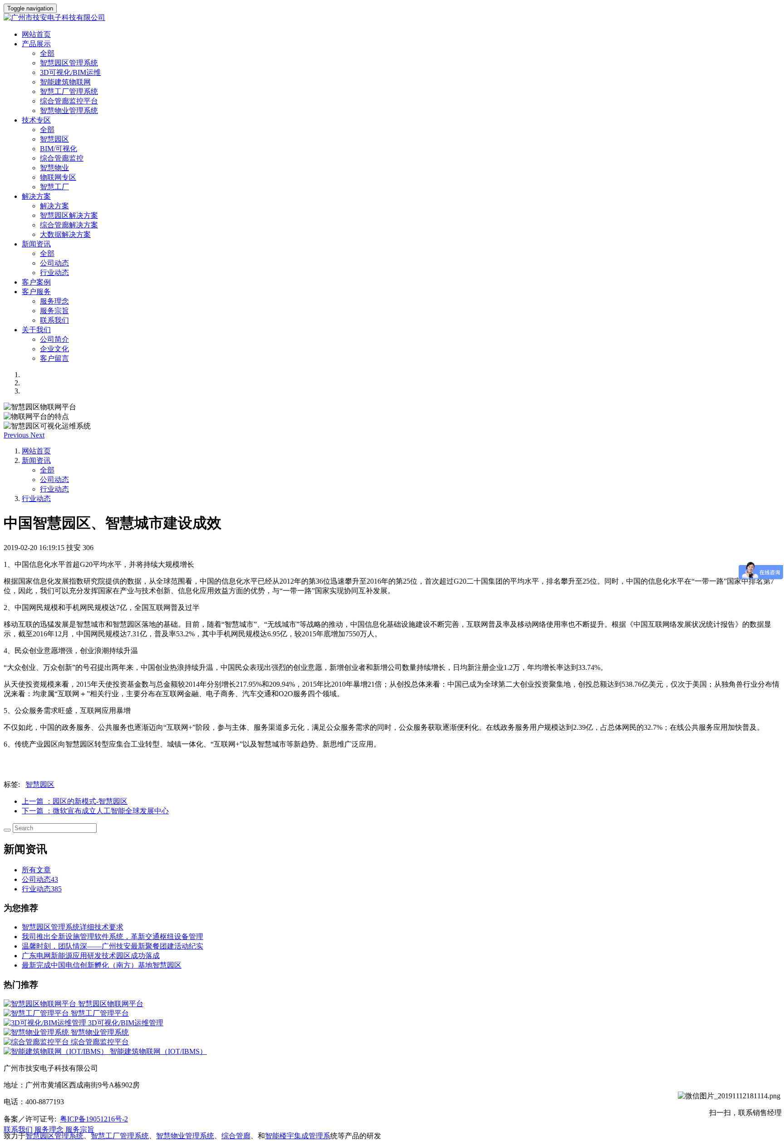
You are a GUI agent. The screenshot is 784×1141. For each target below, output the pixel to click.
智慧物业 (54, 168)
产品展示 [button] (36, 44)
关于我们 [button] (36, 330)
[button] (17, 435)
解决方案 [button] (36, 196)
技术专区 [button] (36, 120)
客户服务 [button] (36, 291)
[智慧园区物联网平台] (41, 1004)
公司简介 (54, 339)
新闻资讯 (36, 460)
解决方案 (54, 206)
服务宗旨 (54, 311)
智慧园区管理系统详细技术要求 (72, 927)
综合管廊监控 (61, 158)
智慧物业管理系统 (69, 110)
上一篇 (74, 801)
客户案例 (36, 282)
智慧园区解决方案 (69, 215)
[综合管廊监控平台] (37, 1042)
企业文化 (54, 349)
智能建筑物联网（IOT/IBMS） (158, 1051)
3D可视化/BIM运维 (70, 72)
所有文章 (36, 870)
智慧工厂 (54, 187)
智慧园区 (54, 139)
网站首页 (36, 34)
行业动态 (54, 272)
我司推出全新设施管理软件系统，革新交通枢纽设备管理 (112, 936)
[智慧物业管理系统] (37, 1032)
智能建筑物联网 (65, 82)
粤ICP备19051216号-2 (94, 1119)
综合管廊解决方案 (69, 225)
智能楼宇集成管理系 (297, 1136)
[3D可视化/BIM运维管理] (46, 1023)
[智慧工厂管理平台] (37, 1013)
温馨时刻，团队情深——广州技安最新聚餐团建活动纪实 (112, 946)
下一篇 (95, 811)
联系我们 (54, 320)
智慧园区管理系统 (69, 63)
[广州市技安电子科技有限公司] (392, 18)
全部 (47, 53)
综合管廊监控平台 (69, 101)
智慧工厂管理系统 (69, 91)
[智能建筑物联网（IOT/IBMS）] (57, 1051)
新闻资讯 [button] (36, 244)
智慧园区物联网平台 (110, 1004)
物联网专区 (58, 177)
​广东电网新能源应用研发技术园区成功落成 (91, 955)
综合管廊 (235, 1136)
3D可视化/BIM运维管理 (125, 1023)
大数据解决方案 (65, 234)
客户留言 (54, 358)
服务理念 (54, 301)
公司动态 (54, 263)
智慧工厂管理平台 (100, 1013)
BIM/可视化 (58, 148)
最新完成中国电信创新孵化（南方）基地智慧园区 (101, 965)
